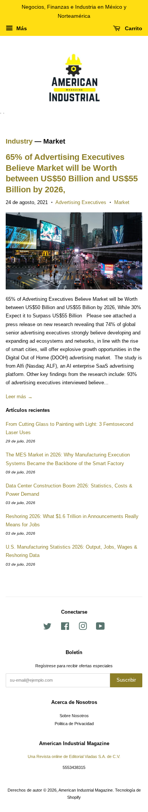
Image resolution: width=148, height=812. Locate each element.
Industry (19, 141)
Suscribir (126, 680)
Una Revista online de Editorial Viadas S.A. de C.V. (74, 756)
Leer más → (19, 396)
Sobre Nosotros (74, 715)
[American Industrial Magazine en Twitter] (47, 628)
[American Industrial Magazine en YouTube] (100, 628)
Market (121, 202)
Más (21, 28)
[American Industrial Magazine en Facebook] (65, 628)
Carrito (132, 28)
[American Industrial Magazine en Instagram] (83, 628)
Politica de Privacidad (74, 723)
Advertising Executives (80, 202)
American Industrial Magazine (85, 790)
